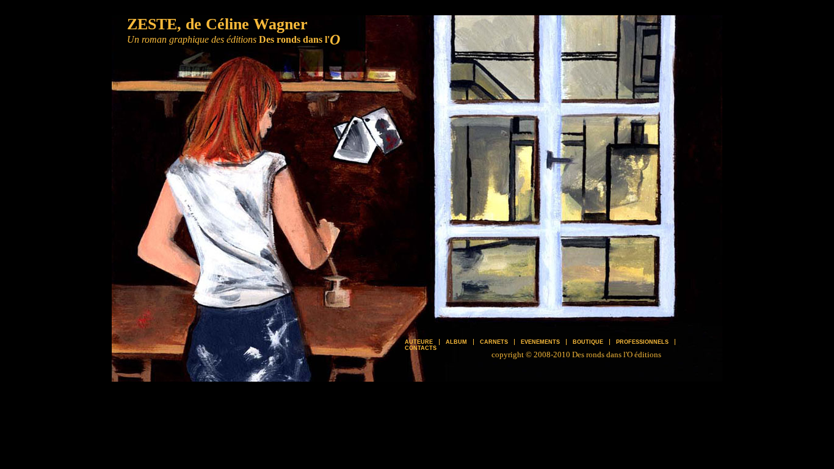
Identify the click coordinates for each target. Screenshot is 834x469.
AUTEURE (419, 342)
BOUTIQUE (588, 342)
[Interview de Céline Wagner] (243, 154)
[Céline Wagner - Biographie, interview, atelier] (609, 93)
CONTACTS (421, 348)
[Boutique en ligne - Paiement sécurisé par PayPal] (609, 328)
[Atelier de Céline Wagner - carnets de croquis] (340, 300)
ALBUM (456, 342)
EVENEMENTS (540, 342)
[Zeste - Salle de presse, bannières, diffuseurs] (493, 297)
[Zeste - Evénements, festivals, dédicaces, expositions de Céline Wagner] (493, 181)
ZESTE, (154, 24)
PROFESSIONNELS (642, 342)
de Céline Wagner (247, 24)
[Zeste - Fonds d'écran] (371, 163)
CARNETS (494, 342)
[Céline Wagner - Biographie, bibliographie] (231, 264)
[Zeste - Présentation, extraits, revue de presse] (609, 212)
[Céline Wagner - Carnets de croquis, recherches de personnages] (493, 93)
